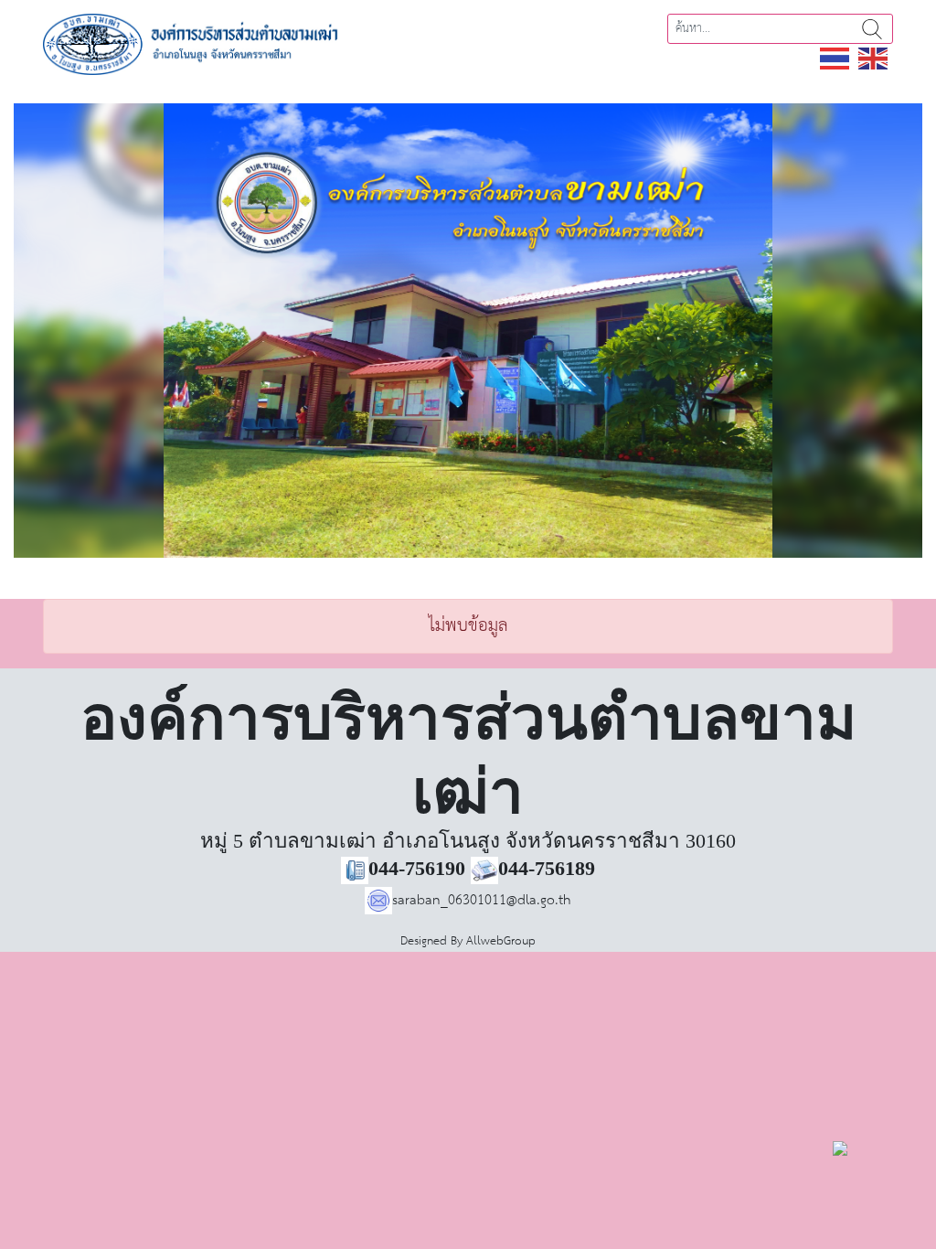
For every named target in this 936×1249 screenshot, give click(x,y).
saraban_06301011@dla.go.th (481, 900)
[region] (468, 330)
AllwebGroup (501, 941)
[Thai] (835, 58)
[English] (873, 58)
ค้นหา (872, 29)
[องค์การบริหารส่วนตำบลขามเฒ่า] (207, 43)
